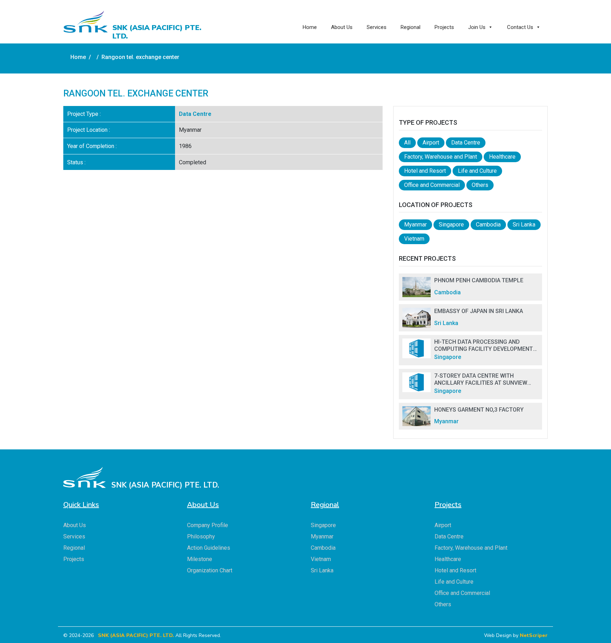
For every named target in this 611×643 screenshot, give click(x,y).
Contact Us (520, 27)
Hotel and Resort (425, 170)
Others (480, 185)
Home (310, 27)
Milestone (199, 559)
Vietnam (414, 238)
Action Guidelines (208, 547)
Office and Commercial (432, 185)
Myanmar (415, 224)
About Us (342, 27)
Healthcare (502, 156)
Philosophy (201, 536)
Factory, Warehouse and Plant (440, 156)
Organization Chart (209, 570)
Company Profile (207, 525)
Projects (444, 27)
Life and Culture (477, 170)
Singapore (451, 224)
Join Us (476, 27)
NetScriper (534, 635)
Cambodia (488, 224)
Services (376, 27)
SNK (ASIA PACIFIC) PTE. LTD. (136, 635)
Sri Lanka (524, 224)
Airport (431, 142)
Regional (410, 27)
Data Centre (195, 114)
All (407, 142)
